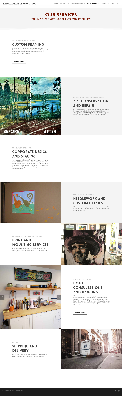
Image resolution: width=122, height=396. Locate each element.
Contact (111, 4)
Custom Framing (77, 4)
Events (103, 4)
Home (56, 4)
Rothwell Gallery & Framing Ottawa (19, 4)
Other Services (92, 4)
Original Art (64, 4)
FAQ (117, 4)
